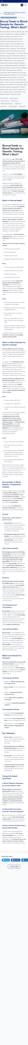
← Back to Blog (14, 866)
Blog (1, 13)
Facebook (16, 860)
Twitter (7, 860)
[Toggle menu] (25, 5)
